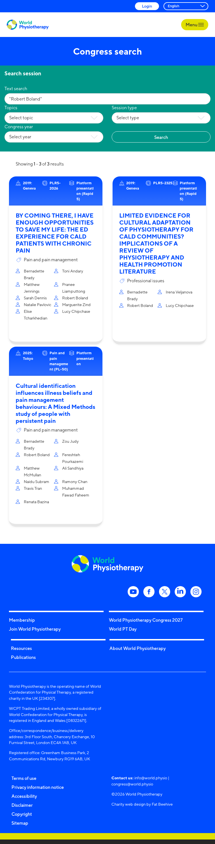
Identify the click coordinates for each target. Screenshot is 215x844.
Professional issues (145, 280)
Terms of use (23, 778)
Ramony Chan (74, 481)
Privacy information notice (37, 787)
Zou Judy (70, 441)
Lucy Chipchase (76, 311)
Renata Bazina (36, 501)
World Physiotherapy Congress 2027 (146, 620)
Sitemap (19, 823)
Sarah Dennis (35, 297)
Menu (192, 24)
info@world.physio (150, 777)
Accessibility (24, 796)
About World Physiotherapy (137, 648)
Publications (23, 657)
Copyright (21, 814)
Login (147, 6)
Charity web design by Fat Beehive (142, 804)
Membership (22, 620)
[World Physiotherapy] (28, 25)
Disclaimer (22, 805)
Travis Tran (33, 488)
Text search (15, 88)
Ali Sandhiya (72, 468)
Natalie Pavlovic (37, 304)
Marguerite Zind (76, 304)
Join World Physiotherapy (35, 629)
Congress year (18, 126)
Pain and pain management (51, 259)
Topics (10, 107)
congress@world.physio (132, 784)
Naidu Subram (36, 481)
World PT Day (123, 629)
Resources (21, 648)
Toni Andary (72, 271)
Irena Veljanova (179, 292)
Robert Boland (75, 297)
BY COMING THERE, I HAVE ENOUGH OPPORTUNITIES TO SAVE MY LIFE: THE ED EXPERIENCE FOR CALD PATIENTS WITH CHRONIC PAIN (55, 233)
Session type (124, 107)
